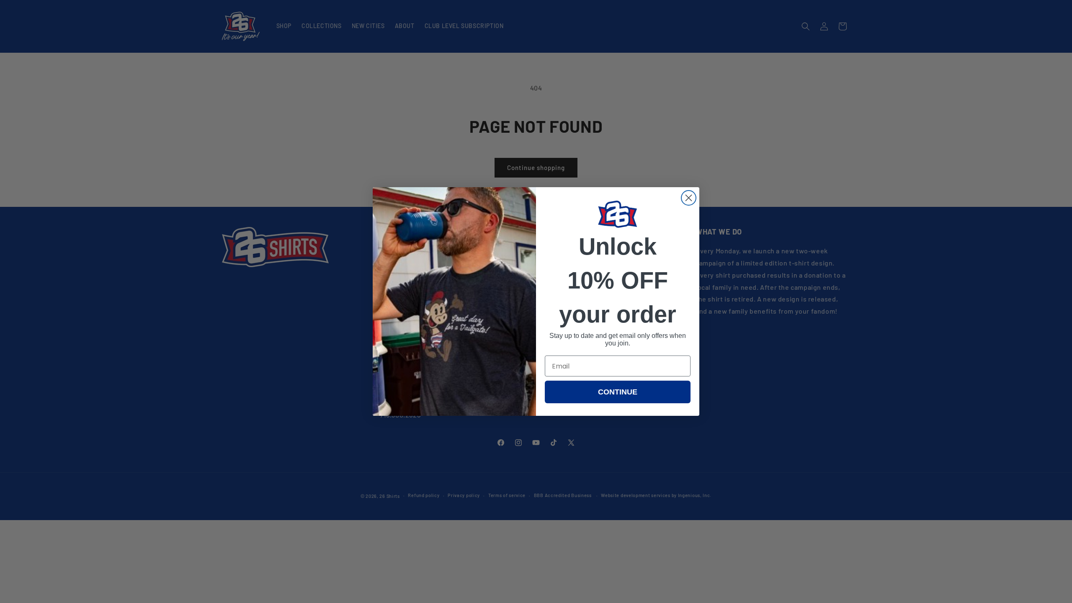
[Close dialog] (688, 198)
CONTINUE (617, 392)
